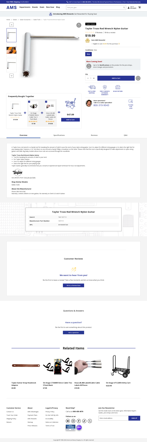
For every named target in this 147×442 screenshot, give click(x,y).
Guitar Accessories (25, 20)
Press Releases (32, 426)
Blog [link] (58, 7)
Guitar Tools (36, 20)
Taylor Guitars (90, 24)
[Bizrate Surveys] (72, 429)
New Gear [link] (50, 7)
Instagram (73, 421)
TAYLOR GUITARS (30, 178)
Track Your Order (12, 415)
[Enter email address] (115, 418)
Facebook (79, 421)
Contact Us (10, 412)
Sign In (133, 7)
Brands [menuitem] (35, 7)
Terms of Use (50, 426)
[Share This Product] (78, 25)
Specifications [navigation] (59, 135)
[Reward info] (119, 44)
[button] (139, 7)
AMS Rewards (32, 419)
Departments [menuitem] (25, 7)
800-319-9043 (101, 105)
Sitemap (30, 422)
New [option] (88, 54)
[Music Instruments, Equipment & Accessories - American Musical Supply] (11, 7)
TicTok (84, 421)
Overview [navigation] (23, 135)
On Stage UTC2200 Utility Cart (118, 383)
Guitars (15, 20)
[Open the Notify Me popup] (88, 66)
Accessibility (49, 419)
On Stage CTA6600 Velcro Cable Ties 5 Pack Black (33, 116)
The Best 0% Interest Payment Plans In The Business (106, 2)
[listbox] (112, 54)
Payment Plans (32, 415)
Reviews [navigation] (94, 135)
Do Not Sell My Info (52, 415)
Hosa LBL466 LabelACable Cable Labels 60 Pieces (50, 116)
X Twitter (90, 421)
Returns (9, 422)
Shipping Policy (11, 419)
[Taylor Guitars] (18, 176)
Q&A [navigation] (125, 135)
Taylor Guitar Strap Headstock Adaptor (24, 384)
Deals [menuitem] (42, 7)
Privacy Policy (50, 412)
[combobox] (96, 7)
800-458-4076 (78, 411)
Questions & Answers (73, 310)
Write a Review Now (73, 285)
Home (8, 20)
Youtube (68, 421)
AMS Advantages (33, 412)
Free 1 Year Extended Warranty (131, 2)
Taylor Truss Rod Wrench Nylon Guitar (15, 114)
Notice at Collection (52, 422)
